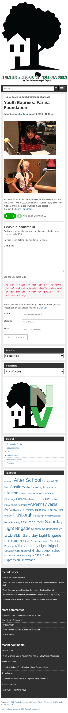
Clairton (11, 493)
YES (38, 555)
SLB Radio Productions (31, 541)
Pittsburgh (22, 515)
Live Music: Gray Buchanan (14, 577)
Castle (15, 487)
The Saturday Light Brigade (38, 546)
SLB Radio (11, 541)
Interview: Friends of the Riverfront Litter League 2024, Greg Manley (31, 595)
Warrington (20, 550)
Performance (12, 509)
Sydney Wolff (8, 625)
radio (40, 522)
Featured (16, 97)
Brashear (46, 481)
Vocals (8, 550)
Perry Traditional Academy (42, 509)
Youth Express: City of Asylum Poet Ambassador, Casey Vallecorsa (30, 656)
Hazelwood (29, 499)
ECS (42, 494)
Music (14, 505)
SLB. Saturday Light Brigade (37, 535)
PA (30, 504)
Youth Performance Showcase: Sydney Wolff (21, 630)
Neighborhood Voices (9, 709)
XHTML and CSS (8, 705)
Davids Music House (29, 493)
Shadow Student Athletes (46, 528)
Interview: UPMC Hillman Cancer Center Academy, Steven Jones (29, 600)
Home (7, 97)
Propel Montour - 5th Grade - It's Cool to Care (21, 615)
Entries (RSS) (36, 702)
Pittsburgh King (41, 515)
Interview (43, 499)
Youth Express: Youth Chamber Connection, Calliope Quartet (28, 590)
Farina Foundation (24, 209)
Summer (46, 541)
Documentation (13, 448)
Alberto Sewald (8, 634)
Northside (22, 505)
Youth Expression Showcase (36, 97)
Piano (60, 509)
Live (52, 499)
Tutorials (10, 463)
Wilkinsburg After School (44, 550)
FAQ (8, 452)
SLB (8, 535)
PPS (23, 522)
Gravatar (43, 308)
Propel (31, 522)
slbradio (21, 114)
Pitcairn (8, 515)
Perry (25, 509)
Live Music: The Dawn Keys (14, 690)
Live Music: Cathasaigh (12, 620)
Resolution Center (14, 459)
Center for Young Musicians (39, 487)
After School (27, 480)
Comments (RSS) (51, 702)
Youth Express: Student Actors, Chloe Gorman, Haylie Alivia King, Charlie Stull (33, 583)
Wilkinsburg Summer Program (19, 555)
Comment (9, 246)
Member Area (12, 455)
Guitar (20, 499)
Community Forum (14, 444)
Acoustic (8, 481)
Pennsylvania (45, 504)
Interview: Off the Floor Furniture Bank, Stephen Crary (25, 667)
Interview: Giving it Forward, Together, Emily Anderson (25, 678)
